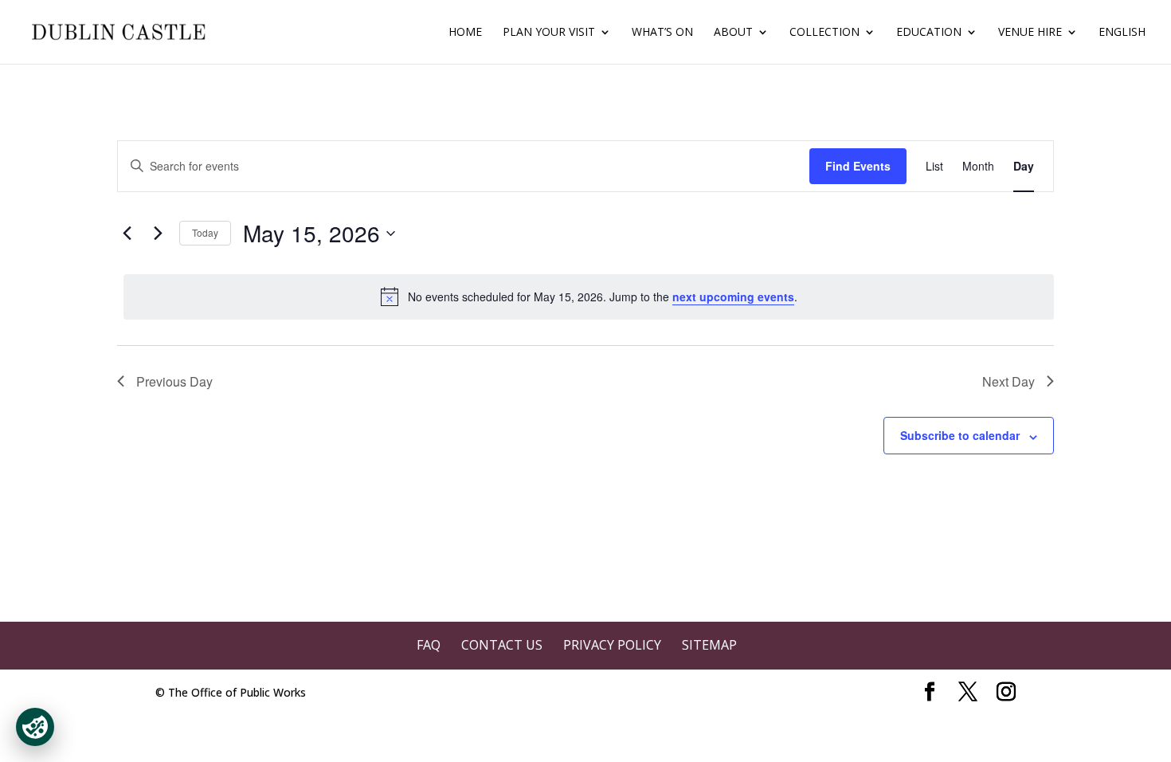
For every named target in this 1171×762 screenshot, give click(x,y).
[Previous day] (126, 233)
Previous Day (174, 381)
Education (928, 32)
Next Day (1008, 381)
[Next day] (157, 233)
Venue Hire (1030, 32)
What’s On (662, 32)
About (733, 32)
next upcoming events (733, 296)
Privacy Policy (612, 645)
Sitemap (709, 645)
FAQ (429, 645)
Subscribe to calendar (960, 435)
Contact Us (501, 645)
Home (465, 32)
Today (205, 232)
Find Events (858, 166)
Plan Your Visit (549, 32)
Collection (824, 32)
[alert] (588, 296)
